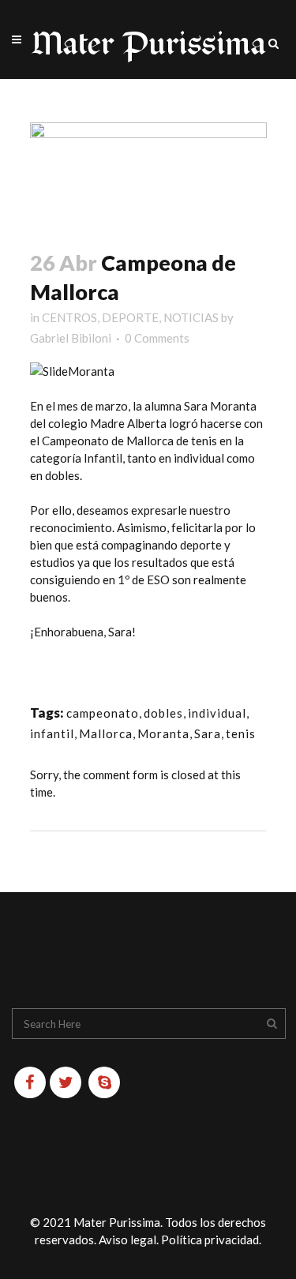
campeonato (102, 713)
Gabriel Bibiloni (70, 338)
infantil (52, 733)
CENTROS (69, 317)
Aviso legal (127, 1239)
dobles (163, 713)
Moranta (163, 733)
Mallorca (106, 733)
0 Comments (157, 338)
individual (217, 713)
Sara (207, 733)
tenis (241, 733)
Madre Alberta (127, 423)
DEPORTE (130, 317)
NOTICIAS (191, 317)
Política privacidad (210, 1239)
